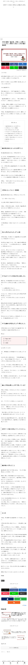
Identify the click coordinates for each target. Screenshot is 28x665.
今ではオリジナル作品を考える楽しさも (14, 131)
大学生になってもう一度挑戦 (12, 128)
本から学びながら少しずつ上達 (12, 129)
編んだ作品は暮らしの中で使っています (14, 135)
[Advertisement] (14, 23)
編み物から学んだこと (10, 139)
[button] (22, 67)
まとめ (7, 141)
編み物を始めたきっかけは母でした (13, 126)
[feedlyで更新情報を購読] (20, 599)
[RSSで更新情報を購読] (14, 602)
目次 (12, 122)
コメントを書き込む (14, 647)
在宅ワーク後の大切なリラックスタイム (14, 137)
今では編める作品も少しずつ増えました (14, 133)
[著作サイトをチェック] (7, 599)
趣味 (3, 580)
